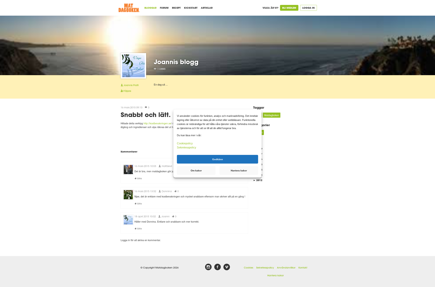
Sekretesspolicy (265, 267)
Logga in (308, 7)
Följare (127, 90)
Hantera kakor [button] (239, 170)
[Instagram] (208, 267)
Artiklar (207, 7)
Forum (164, 7)
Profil (131, 85)
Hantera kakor (275, 275)
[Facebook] (217, 267)
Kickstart (190, 7)
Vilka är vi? (270, 7)
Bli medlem (289, 7)
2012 (257, 180)
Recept (176, 7)
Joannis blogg (176, 62)
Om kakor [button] (196, 170)
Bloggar (150, 7)
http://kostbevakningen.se (157, 123)
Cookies (248, 267)
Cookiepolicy (185, 143)
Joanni (165, 216)
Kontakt (302, 267)
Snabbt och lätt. (146, 115)
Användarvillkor (286, 267)
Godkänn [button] (217, 159)
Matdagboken (271, 115)
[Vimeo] (226, 267)
